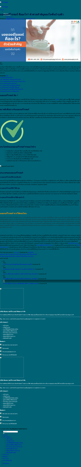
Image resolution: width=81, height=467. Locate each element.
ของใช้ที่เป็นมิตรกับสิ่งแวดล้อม (10, 329)
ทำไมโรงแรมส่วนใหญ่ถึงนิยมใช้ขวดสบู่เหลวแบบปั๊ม (17, 264)
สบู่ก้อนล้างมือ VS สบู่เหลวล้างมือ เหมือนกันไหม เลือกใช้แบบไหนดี (18, 254)
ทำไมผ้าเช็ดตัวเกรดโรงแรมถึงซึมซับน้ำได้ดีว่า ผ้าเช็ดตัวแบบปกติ (20, 283)
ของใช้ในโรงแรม (73, 243)
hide (7, 75)
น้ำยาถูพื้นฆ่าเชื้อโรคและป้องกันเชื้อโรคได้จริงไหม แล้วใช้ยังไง (20, 278)
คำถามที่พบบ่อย (7, 460)
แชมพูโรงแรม (6, 327)
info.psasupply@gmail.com (9, 351)
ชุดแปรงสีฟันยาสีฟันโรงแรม (10, 331)
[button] (6, 463)
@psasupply (6, 348)
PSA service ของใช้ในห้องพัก (9, 355)
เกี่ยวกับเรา (6, 454)
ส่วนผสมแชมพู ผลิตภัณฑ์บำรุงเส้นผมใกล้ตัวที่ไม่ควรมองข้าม (16, 256)
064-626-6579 (13, 345)
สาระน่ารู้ (1, 9)
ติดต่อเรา (5, 456)
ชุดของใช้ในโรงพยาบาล (9, 336)
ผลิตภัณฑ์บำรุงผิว (11, 452)
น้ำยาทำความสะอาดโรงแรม (10, 332)
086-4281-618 (6, 413)
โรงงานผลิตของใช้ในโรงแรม (44, 245)
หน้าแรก (5, 435)
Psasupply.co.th (30, 18)
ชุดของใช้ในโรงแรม (8, 334)
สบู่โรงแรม (9, 17)
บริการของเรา (7, 437)
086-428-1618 (6, 345)
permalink (30, 252)
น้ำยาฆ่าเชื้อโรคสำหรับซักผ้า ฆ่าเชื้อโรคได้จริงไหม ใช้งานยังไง (20, 274)
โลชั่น (57, 99)
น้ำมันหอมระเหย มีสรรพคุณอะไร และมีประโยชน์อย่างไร (19, 269)
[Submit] (3, 433)
